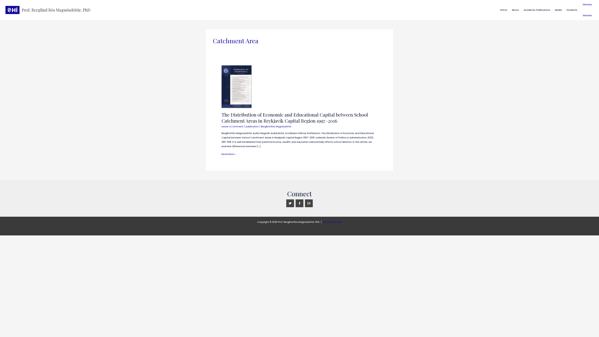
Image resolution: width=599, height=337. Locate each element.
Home (503, 10)
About (515, 10)
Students (572, 10)
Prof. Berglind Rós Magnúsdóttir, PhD (56, 10)
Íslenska (587, 4)
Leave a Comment (232, 126)
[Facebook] (299, 203)
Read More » (229, 154)
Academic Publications (537, 10)
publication (252, 126)
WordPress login (332, 222)
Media (558, 10)
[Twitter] (290, 203)
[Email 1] (309, 203)
